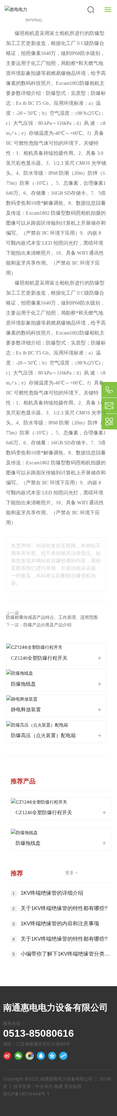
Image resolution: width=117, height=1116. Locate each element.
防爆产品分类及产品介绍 (47, 625)
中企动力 (44, 1086)
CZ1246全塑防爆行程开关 (39, 658)
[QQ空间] (52, 1056)
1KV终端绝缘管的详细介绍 (52, 893)
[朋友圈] (30, 1056)
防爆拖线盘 (23, 684)
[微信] (18, 1056)
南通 (58, 1086)
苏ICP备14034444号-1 (26, 1093)
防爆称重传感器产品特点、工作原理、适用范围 (52, 617)
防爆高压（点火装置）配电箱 (43, 735)
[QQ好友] (41, 1056)
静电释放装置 (26, 709)
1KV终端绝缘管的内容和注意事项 (60, 924)
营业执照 (72, 1086)
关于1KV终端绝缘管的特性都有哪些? (64, 908)
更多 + (71, 872)
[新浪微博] (7, 1056)
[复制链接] (63, 1056)
